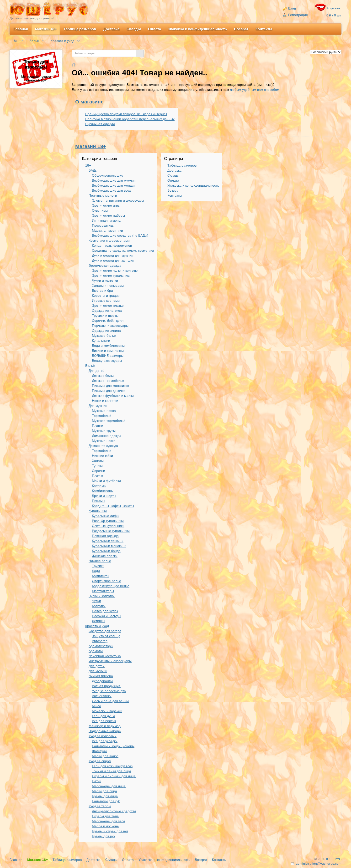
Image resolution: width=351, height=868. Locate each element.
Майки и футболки (106, 481)
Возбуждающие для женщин (114, 185)
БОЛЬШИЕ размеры (107, 355)
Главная (20, 29)
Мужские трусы (104, 431)
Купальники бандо (106, 551)
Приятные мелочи (103, 195)
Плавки (97, 426)
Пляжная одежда (105, 536)
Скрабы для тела (105, 816)
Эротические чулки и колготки (115, 270)
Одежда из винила (106, 330)
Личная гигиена (101, 676)
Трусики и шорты (105, 315)
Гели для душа (103, 716)
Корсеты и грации (106, 295)
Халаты (98, 461)
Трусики (98, 566)
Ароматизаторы (101, 646)
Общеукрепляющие (107, 175)
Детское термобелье (108, 381)
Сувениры (100, 210)
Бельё (90, 366)
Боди (96, 571)
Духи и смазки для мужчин (112, 255)
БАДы (93, 170)
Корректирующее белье (110, 586)
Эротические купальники (111, 275)
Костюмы (99, 486)
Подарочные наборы (105, 731)
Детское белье (103, 376)
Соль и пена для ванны (110, 701)
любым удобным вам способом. (255, 90)
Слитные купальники (108, 526)
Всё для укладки (104, 741)
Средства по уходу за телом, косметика (123, 250)
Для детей (97, 371)
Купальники (101, 340)
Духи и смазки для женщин (113, 260)
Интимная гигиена (106, 220)
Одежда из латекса (107, 310)
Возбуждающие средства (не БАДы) (120, 235)
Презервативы (103, 225)
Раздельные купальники (111, 531)
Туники (97, 466)
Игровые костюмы (106, 300)
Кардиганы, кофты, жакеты (113, 506)
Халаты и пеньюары (108, 285)
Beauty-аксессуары (107, 361)
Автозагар (99, 641)
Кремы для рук (103, 836)
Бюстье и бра (102, 290)
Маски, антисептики (107, 230)
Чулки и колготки (105, 280)
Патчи (96, 781)
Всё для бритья (104, 721)
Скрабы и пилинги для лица (114, 776)
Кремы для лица (105, 796)
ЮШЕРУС (333, 859)
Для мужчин (98, 406)
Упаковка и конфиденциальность (197, 29)
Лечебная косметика (105, 656)
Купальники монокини (109, 546)
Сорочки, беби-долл (107, 320)
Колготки (99, 606)
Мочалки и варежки (107, 711)
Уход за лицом (100, 761)
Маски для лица (104, 791)
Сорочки (98, 471)
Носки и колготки (105, 401)
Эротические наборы (108, 215)
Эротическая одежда (105, 265)
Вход (291, 8)
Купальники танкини (107, 541)
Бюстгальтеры (103, 591)
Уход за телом (100, 806)
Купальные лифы (105, 516)
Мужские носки (103, 441)
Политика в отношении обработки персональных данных (130, 119)
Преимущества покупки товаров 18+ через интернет (126, 114)
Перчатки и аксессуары (110, 325)
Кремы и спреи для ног (110, 831)
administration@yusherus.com (318, 863)
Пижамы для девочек (108, 391)
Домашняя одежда (106, 436)
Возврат (241, 29)
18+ (88, 165)
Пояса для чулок (105, 611)
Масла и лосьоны (105, 826)
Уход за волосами (103, 736)
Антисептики (102, 696)
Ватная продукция (106, 686)
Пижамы (98, 501)
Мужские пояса (104, 411)
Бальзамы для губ (106, 801)
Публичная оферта (100, 124)
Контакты (263, 29)
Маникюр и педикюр (105, 726)
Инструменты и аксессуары (110, 661)
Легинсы (98, 621)
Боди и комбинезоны (108, 345)
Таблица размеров (80, 29)
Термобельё (101, 416)
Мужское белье (104, 335)
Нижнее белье (100, 561)
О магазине (89, 101)
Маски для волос (105, 756)
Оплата (154, 29)
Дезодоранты (102, 681)
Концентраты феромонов (112, 245)
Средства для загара (105, 631)
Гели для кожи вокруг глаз (112, 766)
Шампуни (99, 751)
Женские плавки (104, 556)
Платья (97, 476)
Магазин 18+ (45, 29)
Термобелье (101, 451)
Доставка (111, 29)
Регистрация (297, 15)
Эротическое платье (108, 305)
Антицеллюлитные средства (114, 811)
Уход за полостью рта (109, 691)
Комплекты (100, 576)
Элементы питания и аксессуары (118, 200)
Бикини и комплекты (108, 350)
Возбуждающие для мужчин (114, 180)
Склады (134, 29)
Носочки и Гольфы (106, 616)
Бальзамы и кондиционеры (113, 746)
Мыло (96, 706)
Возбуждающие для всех (111, 190)
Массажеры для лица (109, 786)
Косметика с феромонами (109, 240)
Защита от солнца (106, 636)
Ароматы (96, 651)
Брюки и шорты (104, 496)
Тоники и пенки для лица (111, 771)
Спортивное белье (106, 581)
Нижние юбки (102, 456)
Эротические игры (106, 205)
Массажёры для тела (108, 821)
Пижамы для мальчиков (110, 386)
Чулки (96, 601)
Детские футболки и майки (113, 396)
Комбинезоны (102, 491)
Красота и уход (97, 626)
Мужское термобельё (108, 421)
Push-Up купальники (108, 521)
